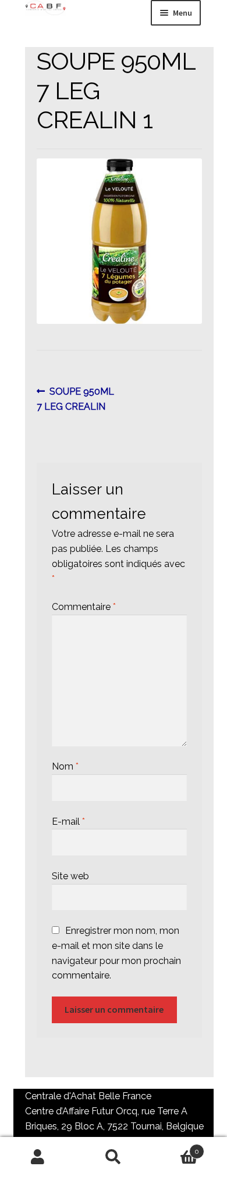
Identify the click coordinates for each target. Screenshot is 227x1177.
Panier (175, 1147)
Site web (70, 876)
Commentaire (84, 606)
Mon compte (38, 1157)
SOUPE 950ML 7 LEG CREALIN (76, 398)
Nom (65, 766)
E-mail (68, 821)
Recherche (113, 1157)
